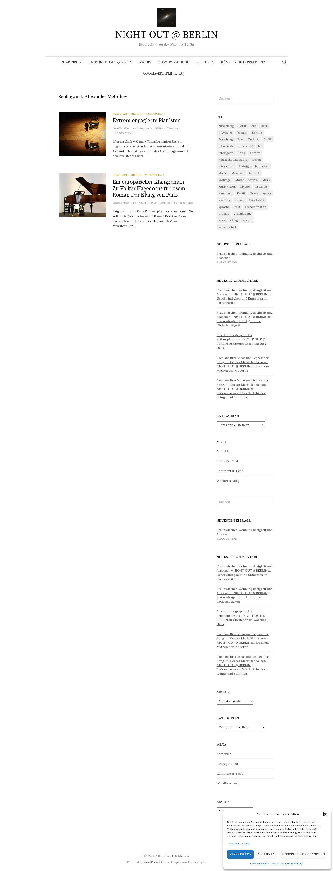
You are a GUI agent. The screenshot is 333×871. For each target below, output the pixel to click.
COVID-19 (225, 132)
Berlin (242, 126)
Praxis (254, 193)
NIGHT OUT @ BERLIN (166, 34)
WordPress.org (228, 481)
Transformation (255, 207)
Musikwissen (227, 186)
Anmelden (224, 451)
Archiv (145, 62)
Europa (257, 132)
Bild (253, 126)
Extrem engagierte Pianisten (147, 120)
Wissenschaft (227, 227)
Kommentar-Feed (230, 471)
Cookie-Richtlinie (259, 863)
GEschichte (226, 146)
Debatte (242, 132)
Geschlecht (245, 146)
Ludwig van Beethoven (254, 166)
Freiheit (253, 139)
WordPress (151, 862)
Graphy (176, 862)
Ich (260, 146)
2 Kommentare (122, 133)
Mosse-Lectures (246, 180)
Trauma (224, 213)
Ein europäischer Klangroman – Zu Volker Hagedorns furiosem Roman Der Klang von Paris (150, 188)
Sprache (224, 207)
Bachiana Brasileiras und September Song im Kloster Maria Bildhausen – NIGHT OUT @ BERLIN (243, 362)
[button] (325, 814)
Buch (264, 126)
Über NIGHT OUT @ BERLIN (287, 863)
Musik (266, 180)
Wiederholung (228, 220)
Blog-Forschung (173, 62)
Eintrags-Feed (227, 461)
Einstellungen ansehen (303, 854)
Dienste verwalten (239, 843)
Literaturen (226, 166)
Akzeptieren (240, 854)
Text (237, 207)
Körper (255, 153)
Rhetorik (224, 200)
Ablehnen (266, 854)
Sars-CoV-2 (257, 200)
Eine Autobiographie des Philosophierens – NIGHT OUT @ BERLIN (241, 339)
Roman (239, 200)
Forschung (226, 139)
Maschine (237, 173)
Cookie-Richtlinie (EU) (163, 73)
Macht (223, 173)
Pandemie (225, 193)
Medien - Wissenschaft (147, 113)
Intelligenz (226, 153)
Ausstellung (226, 126)
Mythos (245, 186)
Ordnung (261, 186)
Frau (240, 139)
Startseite (71, 62)
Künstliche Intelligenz (243, 62)
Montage (225, 180)
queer (267, 193)
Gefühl (267, 139)
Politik (241, 193)
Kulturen (205, 62)
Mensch (254, 173)
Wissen (247, 220)
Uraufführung (242, 213)
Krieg (241, 153)
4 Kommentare (183, 203)
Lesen (256, 159)
